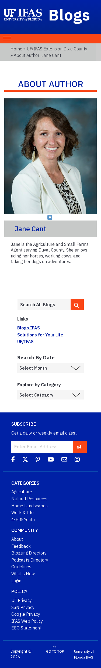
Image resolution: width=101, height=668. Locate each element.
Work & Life (22, 512)
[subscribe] (79, 447)
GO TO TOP (55, 651)
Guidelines (21, 566)
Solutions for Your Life (40, 335)
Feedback (21, 546)
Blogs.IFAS (28, 327)
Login (16, 580)
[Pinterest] (38, 460)
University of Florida (84, 654)
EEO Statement (26, 628)
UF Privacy (21, 600)
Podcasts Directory (29, 560)
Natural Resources (29, 498)
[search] (77, 304)
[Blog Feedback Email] (64, 460)
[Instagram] (77, 460)
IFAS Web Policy (27, 621)
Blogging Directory (29, 553)
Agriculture (21, 491)
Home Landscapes (29, 505)
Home (16, 48)
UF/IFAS (25, 341)
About (17, 539)
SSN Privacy (22, 607)
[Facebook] (13, 460)
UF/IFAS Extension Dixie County (57, 48)
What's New (23, 573)
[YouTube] (50, 460)
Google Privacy (25, 614)
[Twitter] (25, 460)
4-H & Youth (23, 519)
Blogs (69, 14)
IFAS (89, 657)
